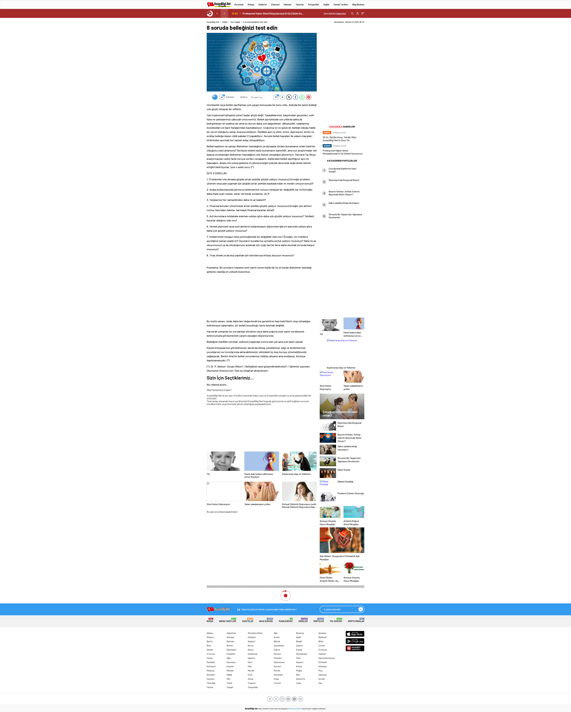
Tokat (229, 683)
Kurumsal (239, 4)
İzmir (298, 658)
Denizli (210, 649)
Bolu (209, 645)
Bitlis (321, 641)
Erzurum (211, 653)
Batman (230, 641)
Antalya (230, 637)
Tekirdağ (211, 683)
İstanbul (278, 658)
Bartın (210, 641)
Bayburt (251, 641)
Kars (250, 662)
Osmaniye (278, 674)
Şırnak (322, 678)
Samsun (210, 678)
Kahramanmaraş (327, 658)
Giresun (277, 653)
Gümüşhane (301, 653)
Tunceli (277, 683)
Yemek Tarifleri (340, 4)
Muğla (299, 670)
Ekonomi (275, 4)
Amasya (322, 633)
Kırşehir (230, 666)
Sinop (250, 678)
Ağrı (276, 633)
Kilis (250, 666)
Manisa (230, 670)
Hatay (209, 658)
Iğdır (229, 658)
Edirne (277, 649)
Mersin (277, 670)
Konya (299, 666)
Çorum (322, 645)
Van (320, 683)
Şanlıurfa (300, 678)
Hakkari (322, 653)
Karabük (211, 662)
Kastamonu (279, 662)
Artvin (277, 637)
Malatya (210, 670)
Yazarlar (300, 4)
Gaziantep (252, 653)
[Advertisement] (187, 65)
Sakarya (323, 674)
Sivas (276, 678)
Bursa (250, 645)
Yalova (210, 687)
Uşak (298, 683)
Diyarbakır (231, 649)
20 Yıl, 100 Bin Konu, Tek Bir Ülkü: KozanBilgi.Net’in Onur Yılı (273, 13)
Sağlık (326, 4)
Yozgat (230, 687)
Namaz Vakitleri (227, 620)
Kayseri (299, 662)
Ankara (210, 637)
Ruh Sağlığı (235, 22)
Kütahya (323, 666)
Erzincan (323, 649)
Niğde (229, 674)
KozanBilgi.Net (213, 22)
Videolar (288, 4)
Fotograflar (313, 4)
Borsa (210, 620)
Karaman (231, 662)
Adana (210, 633)
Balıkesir (323, 637)
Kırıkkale (323, 662)
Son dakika (335, 13)
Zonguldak (253, 687)
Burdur (230, 645)
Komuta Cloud (295, 708)
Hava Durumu (266, 620)
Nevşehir (211, 674)
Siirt (229, 678)
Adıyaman (231, 633)
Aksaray (300, 633)
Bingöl (299, 641)
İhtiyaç (251, 4)
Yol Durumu (336, 620)
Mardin (251, 670)
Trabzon (252, 683)
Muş (320, 670)
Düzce (251, 649)
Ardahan (252, 637)
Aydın (298, 637)
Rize (298, 674)
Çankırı (299, 645)
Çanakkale (279, 645)
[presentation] (217, 13)
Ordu (250, 674)
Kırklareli (211, 666)
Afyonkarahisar (255, 633)
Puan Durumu (286, 620)
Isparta (251, 658)
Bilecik (277, 641)
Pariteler (318, 620)
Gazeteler (247, 620)
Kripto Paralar (356, 620)
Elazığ (299, 649)
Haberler (262, 4)
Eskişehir (231, 653)
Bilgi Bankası (358, 4)
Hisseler (303, 620)
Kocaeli (277, 666)
